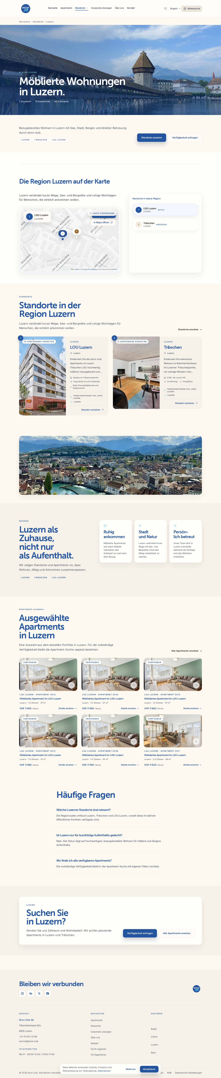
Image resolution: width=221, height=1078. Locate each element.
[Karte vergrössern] (70, 239)
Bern (153, 1052)
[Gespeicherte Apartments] (165, 8)
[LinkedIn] (31, 993)
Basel (154, 1029)
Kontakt (131, 8)
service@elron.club (28, 1041)
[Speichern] (71, 685)
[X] (39, 993)
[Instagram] (22, 993)
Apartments (66, 8)
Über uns (119, 8)
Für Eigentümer (98, 1054)
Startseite (52, 8)
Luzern (154, 1044)
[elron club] (25, 8)
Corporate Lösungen (101, 8)
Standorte (38, 22)
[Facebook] (47, 993)
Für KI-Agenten (98, 1049)
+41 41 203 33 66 (28, 1036)
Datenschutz (104, 1070)
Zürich (154, 1036)
